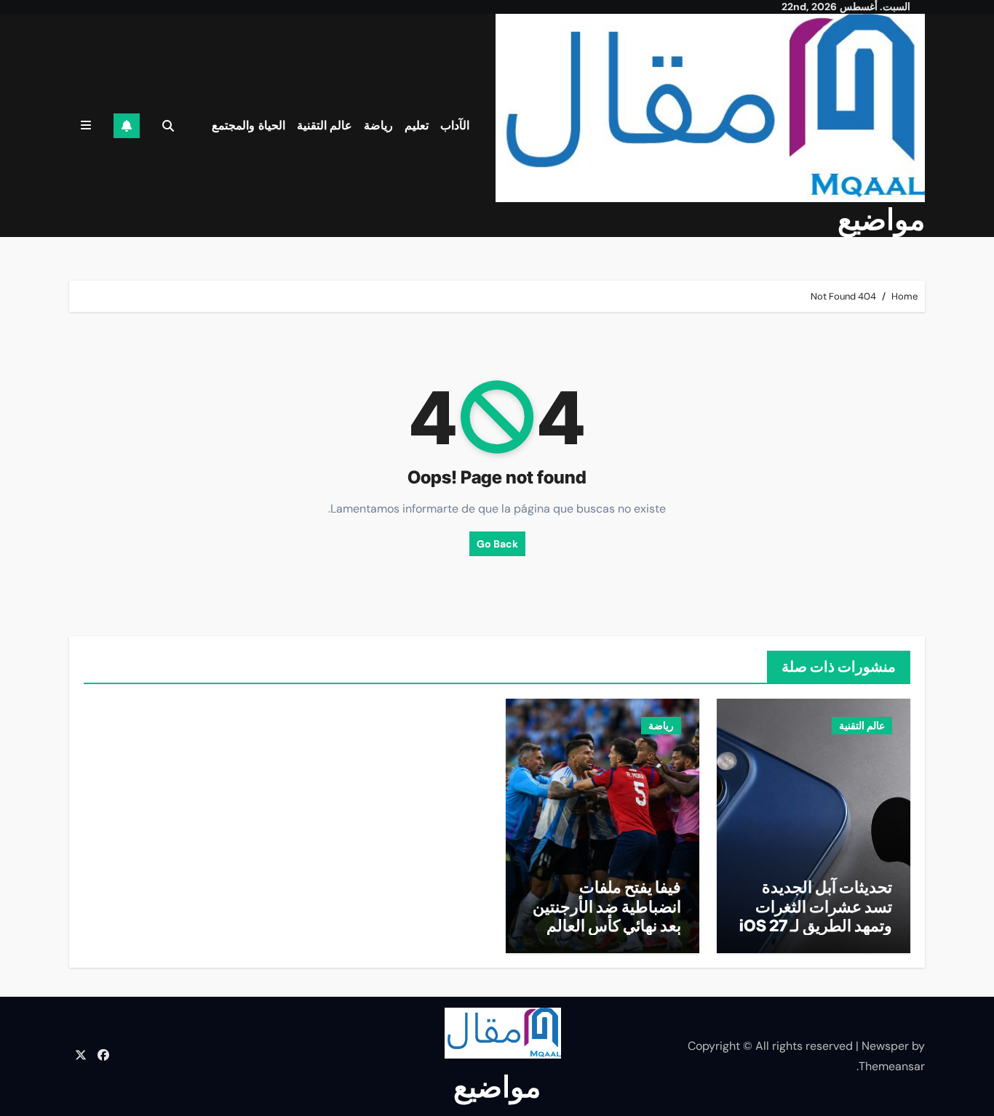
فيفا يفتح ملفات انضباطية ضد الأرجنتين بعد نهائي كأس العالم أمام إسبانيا (607, 916)
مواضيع (881, 219)
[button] (86, 125)
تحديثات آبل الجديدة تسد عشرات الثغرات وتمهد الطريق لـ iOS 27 (815, 906)
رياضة (378, 125)
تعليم (417, 125)
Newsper (885, 1045)
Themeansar (892, 1066)
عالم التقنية (325, 125)
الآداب (454, 125)
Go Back (497, 543)
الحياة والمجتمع (248, 125)
